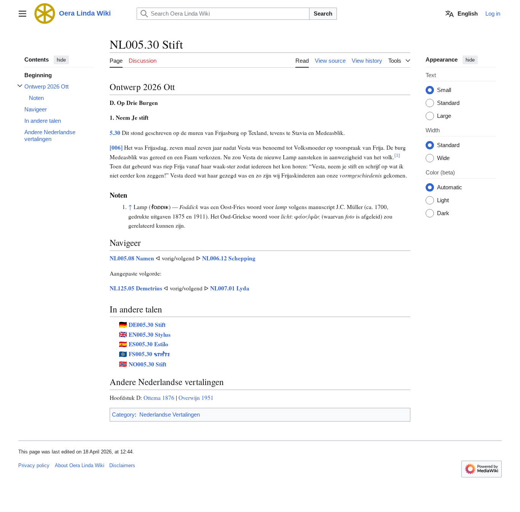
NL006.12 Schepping (228, 258)
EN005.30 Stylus (150, 334)
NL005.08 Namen (132, 258)
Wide (443, 158)
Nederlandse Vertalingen (169, 414)
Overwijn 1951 (196, 397)
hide (61, 60)
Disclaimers (122, 465)
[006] (116, 147)
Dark (443, 213)
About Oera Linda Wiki (79, 465)
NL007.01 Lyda (229, 288)
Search (323, 13)
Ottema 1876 (159, 397)
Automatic (449, 187)
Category (123, 414)
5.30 (115, 132)
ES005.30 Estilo (148, 344)
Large (444, 116)
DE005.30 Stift (147, 324)
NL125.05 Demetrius (136, 288)
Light (443, 200)
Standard (448, 103)
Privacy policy (33, 465)
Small (444, 90)
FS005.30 (149, 354)
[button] (22, 14)
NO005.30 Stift (147, 364)
